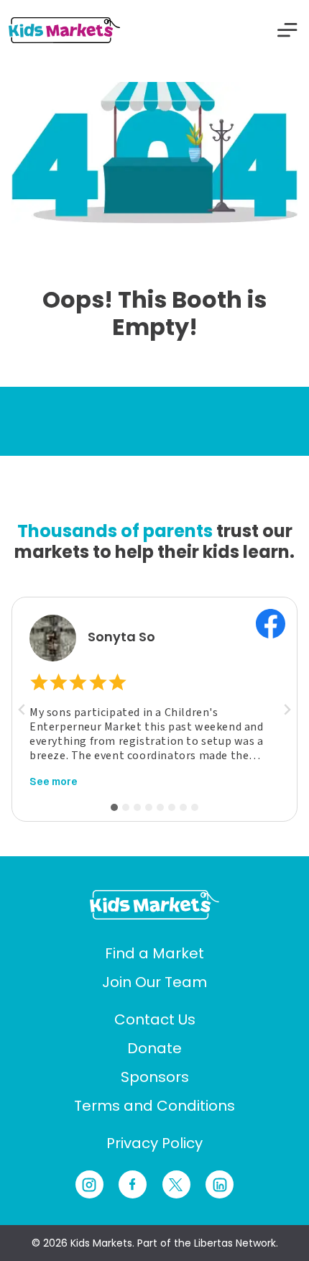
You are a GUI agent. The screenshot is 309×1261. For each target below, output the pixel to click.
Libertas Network (235, 1243)
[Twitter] (176, 1184)
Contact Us (154, 1019)
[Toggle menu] (287, 30)
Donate (154, 1048)
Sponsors (155, 1077)
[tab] (114, 807)
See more (53, 781)
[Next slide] (286, 709)
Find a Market (154, 953)
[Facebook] (133, 1184)
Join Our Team (154, 982)
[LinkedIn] (220, 1184)
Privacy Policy (154, 1143)
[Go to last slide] (22, 709)
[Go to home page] (154, 904)
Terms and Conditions (154, 1106)
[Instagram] (89, 1184)
